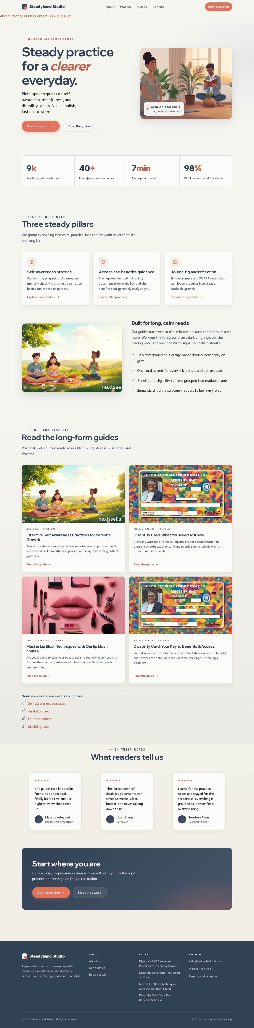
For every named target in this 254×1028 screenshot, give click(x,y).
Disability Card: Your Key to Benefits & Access (174, 646)
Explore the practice (41, 297)
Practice (126, 7)
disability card (38, 711)
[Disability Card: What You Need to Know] (180, 494)
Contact (158, 7)
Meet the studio (90, 892)
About (110, 7)
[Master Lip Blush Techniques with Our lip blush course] (73, 605)
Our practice (97, 968)
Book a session (218, 6)
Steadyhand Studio (47, 6)
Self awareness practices (47, 703)
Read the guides (80, 126)
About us (95, 961)
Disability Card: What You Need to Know (169, 535)
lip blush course (40, 719)
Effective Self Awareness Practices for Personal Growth (158, 964)
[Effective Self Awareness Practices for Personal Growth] (73, 494)
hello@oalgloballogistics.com (208, 961)
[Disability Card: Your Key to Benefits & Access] (180, 605)
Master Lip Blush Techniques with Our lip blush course (66, 648)
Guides (142, 7)
